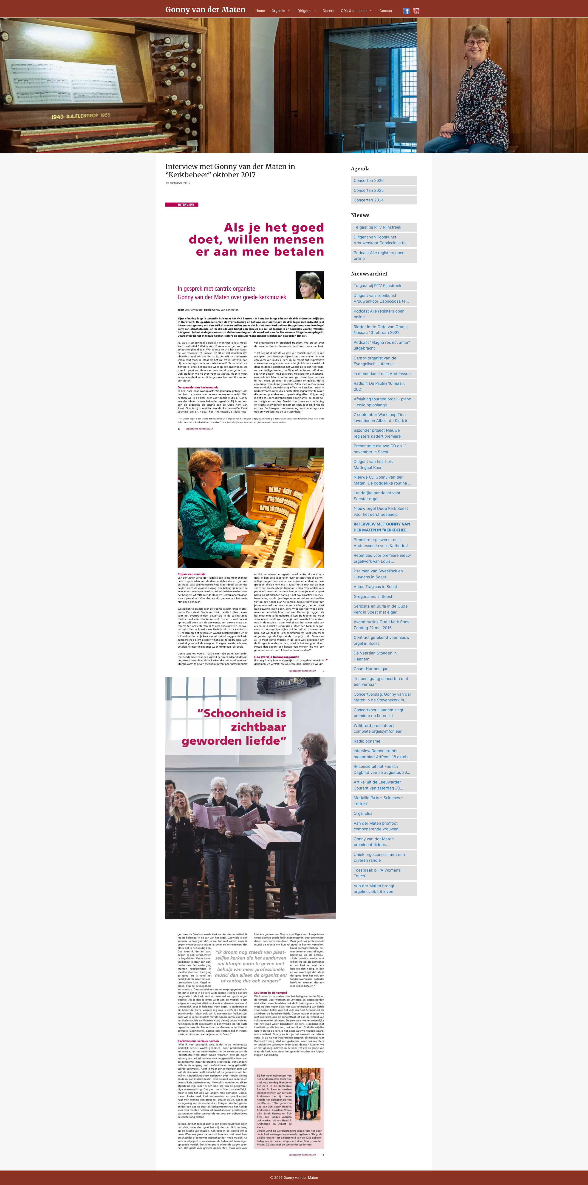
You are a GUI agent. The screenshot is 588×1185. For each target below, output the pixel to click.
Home (260, 11)
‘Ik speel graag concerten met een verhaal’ (381, 681)
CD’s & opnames (354, 11)
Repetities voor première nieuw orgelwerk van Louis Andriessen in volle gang (382, 558)
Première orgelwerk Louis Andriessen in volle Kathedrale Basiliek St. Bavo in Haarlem (382, 543)
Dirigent (304, 11)
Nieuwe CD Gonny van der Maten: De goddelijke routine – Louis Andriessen (382, 480)
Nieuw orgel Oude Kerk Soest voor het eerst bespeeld (381, 511)
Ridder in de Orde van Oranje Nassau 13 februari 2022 (381, 329)
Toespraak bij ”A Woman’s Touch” (377, 873)
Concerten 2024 (369, 200)
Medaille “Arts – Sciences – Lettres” (378, 800)
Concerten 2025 (369, 190)
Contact (385, 11)
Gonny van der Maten (205, 9)
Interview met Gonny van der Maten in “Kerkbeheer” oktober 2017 (382, 527)
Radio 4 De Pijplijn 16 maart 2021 (379, 386)
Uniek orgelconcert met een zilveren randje (379, 857)
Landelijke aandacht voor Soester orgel (377, 496)
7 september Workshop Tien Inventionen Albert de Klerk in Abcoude (381, 418)
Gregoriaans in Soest (373, 596)
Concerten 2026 (369, 180)
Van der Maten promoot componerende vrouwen (376, 826)
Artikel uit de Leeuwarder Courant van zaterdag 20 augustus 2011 (377, 785)
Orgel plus (363, 813)
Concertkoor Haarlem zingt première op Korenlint (378, 713)
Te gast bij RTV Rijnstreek (377, 227)
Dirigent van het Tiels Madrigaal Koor (373, 464)
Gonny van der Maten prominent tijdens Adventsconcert (374, 842)
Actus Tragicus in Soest (375, 586)
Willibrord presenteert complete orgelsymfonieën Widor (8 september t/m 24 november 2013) (379, 729)
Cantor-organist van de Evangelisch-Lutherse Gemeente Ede (375, 361)
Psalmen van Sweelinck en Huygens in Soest (378, 574)
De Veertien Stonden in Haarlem (375, 656)
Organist (278, 11)
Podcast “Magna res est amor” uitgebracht (382, 345)
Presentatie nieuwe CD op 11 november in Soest (380, 449)
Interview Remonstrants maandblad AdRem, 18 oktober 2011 (382, 754)
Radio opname (367, 741)
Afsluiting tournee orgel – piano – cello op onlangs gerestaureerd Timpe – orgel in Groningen (382, 402)
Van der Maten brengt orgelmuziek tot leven (374, 889)
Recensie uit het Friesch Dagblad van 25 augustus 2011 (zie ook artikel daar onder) (382, 769)
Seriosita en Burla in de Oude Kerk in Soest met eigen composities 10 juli (381, 609)
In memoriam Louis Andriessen (382, 373)
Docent (328, 11)
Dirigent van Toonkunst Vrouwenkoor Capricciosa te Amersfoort (380, 240)
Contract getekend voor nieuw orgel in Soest (382, 640)
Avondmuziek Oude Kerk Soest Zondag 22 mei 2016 (382, 625)
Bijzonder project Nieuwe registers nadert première (377, 433)
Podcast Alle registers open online (379, 255)
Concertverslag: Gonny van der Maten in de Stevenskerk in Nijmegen (382, 697)
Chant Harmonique (371, 668)
